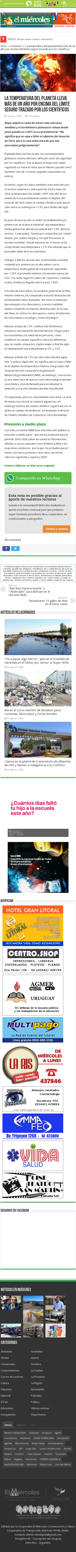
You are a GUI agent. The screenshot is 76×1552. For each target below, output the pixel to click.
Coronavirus (10, 1438)
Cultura (5, 1383)
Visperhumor (38, 1414)
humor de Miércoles (50, 1448)
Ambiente (16, 46)
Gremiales (37, 1351)
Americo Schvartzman (15, 1433)
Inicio (3, 46)
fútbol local (46, 1464)
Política (35, 1402)
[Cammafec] (32, 1126)
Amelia (5, 1357)
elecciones (31, 1459)
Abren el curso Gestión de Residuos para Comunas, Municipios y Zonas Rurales (32, 712)
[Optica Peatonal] (32, 1098)
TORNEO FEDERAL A (50, 1459)
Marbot (8, 1454)
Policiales (36, 1395)
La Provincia (38, 1376)
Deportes (6, 1389)
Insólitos (36, 1364)
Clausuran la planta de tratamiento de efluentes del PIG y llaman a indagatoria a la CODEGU (37, 763)
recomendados (55, 1443)
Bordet (67, 1448)
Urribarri (19, 1454)
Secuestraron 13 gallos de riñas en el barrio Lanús (48, 601)
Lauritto (48, 1454)
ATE (20, 1448)
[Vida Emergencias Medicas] (32, 1155)
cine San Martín (63, 1464)
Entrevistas (7, 1408)
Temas (8, 1425)
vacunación (63, 1438)
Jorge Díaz (31, 1448)
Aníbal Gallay (38, 1443)
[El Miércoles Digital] (38, 19)
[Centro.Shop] (32, 960)
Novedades (37, 1389)
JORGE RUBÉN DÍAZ (44, 1438)
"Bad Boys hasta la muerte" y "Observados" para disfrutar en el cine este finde (29, 590)
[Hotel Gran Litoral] (32, 925)
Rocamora (25, 1438)
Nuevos (21, 1425)
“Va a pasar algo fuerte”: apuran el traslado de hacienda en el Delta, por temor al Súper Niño (36, 660)
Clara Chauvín (34, 1454)
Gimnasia (34, 1433)
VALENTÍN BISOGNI (14, 1464)
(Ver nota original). (42, 465)
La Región (36, 1383)
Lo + (33, 1425)
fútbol (7, 1459)
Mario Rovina (21, 1443)
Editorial (5, 1395)
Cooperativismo (10, 1370)
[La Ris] (32, 1064)
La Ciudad (37, 1370)
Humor (35, 1357)
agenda (8, 1443)
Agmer (58, 1433)
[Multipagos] (32, 1029)
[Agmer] (32, 995)
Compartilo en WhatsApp (38, 478)
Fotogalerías (8, 1414)
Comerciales (8, 1364)
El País (4, 1402)
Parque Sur (10, 1448)
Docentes (61, 1454)
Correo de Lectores (12, 1376)
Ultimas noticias (40, 1408)
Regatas (18, 1459)
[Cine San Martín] (32, 1185)
